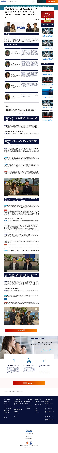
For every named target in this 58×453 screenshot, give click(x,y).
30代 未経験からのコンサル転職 (18, 404)
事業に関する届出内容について (29, 438)
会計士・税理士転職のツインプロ (49, 409)
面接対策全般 (16, 411)
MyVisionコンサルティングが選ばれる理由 (39, 405)
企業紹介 (7, 106)
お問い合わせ (47, 406)
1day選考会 (26, 403)
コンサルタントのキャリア (7, 405)
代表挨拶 (36, 408)
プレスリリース (37, 412)
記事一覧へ (5, 417)
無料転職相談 (47, 401)
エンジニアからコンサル (17, 407)
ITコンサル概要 (6, 414)
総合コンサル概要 (6, 412)
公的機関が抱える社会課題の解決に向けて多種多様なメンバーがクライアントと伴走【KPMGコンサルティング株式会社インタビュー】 (32, 6)
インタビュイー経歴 (9, 108)
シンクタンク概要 (6, 415)
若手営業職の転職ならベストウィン (49, 420)
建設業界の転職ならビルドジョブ (49, 412)
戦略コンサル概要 (6, 410)
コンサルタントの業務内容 (7, 406)
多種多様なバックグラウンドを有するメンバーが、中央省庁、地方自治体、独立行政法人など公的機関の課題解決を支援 (21, 109)
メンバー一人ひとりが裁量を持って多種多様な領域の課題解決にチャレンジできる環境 (20, 111)
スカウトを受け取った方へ (49, 403)
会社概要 (36, 410)
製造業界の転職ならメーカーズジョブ (49, 417)
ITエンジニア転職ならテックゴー (49, 414)
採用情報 (46, 405)
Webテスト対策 (16, 414)
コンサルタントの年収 (7, 403)
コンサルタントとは (7, 401)
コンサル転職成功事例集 (28, 405)
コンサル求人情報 (27, 408)
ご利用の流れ (37, 406)
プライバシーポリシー (29, 436)
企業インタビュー (11, 6)
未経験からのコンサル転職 (18, 401)
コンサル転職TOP (6, 6)
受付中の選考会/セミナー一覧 (28, 401)
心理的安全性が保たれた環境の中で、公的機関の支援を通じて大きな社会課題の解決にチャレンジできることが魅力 (21, 110)
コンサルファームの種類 (7, 408)
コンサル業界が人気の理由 (18, 409)
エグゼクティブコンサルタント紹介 (39, 402)
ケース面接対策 (16, 413)
